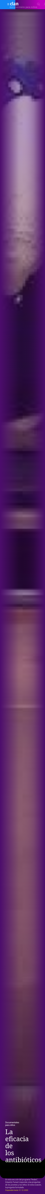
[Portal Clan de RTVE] (14, 4)
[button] (7, 4)
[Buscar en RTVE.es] (38, 4)
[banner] (19, 4)
